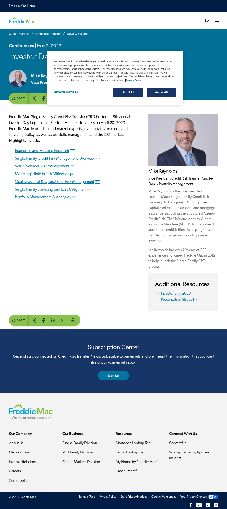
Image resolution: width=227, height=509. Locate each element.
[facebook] (44, 98)
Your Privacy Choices (193, 497)
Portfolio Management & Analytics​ (45, 197)
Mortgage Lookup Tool (133, 443)
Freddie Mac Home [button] (22, 6)
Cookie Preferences (163, 497)
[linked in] (53, 320)
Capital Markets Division (81, 462)
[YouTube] (199, 505)
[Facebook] (191, 505)
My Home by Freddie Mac (137, 462)
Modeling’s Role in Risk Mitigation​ (44, 174)
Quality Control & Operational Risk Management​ (57, 182)
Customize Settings (66, 92)
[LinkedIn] (208, 505)
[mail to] (63, 320)
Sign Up (113, 375)
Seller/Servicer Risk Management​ (44, 166)
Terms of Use (87, 497)
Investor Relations (23, 462)
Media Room (19, 452)
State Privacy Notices (134, 497)
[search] (206, 21)
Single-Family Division (79, 443)
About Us (16, 443)
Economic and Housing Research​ (44, 151)
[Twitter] (216, 505)
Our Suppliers (19, 481)
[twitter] (34, 98)
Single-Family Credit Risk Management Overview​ (57, 159)
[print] (73, 320)
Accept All (161, 92)
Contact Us (177, 443)
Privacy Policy (107, 497)
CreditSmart (126, 471)
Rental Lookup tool (130, 452)
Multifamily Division (77, 452)
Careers (15, 471)
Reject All (128, 92)
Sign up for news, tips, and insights (189, 455)
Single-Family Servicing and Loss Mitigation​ (53, 190)
